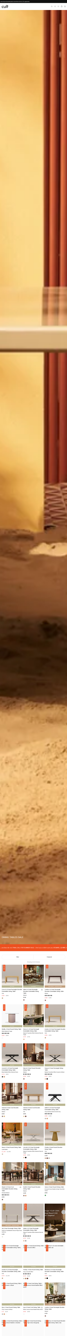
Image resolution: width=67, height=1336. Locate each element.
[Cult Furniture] (5, 6)
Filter (17, 955)
